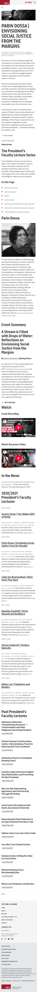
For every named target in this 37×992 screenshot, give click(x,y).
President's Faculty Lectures (16, 369)
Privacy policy (16, 981)
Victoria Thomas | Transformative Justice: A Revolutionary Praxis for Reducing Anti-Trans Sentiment (17, 744)
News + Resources (7, 920)
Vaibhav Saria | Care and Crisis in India (18, 833)
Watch (6, 196)
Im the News (9, 200)
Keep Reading (9, 402)
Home (3, 908)
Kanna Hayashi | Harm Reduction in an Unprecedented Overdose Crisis (17, 820)
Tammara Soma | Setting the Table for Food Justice (16, 857)
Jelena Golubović (11, 358)
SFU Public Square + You (9, 917)
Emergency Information (9, 961)
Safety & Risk (5, 946)
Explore (4, 914)
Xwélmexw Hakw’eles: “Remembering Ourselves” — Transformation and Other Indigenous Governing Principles (16, 726)
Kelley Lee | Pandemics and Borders (17, 883)
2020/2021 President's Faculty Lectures (19, 208)
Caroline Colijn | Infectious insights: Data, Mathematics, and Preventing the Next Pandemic (17, 774)
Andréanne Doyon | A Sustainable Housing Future (16, 759)
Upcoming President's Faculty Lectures (19, 204)
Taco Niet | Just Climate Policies (15, 844)
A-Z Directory (6, 964)
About (3, 911)
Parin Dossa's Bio (11, 188)
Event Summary (10, 192)
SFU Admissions (6, 952)
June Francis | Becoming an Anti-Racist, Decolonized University (16, 806)
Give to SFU (5, 958)
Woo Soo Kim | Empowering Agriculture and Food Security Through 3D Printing (15, 791)
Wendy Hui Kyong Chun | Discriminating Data (12, 871)
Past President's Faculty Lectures (17, 212)
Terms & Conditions (6, 981)
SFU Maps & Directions (8, 949)
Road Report (5, 955)
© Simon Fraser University (28, 981)
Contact (4, 923)
